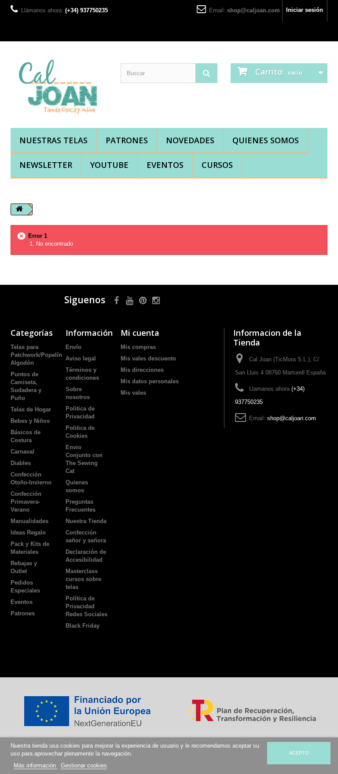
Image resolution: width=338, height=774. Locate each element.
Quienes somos (265, 140)
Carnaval (22, 451)
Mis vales (133, 392)
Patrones (127, 140)
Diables (21, 463)
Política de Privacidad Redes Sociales (86, 606)
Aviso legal (81, 358)
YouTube (109, 165)
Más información (36, 765)
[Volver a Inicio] (19, 209)
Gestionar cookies (84, 765)
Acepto (299, 753)
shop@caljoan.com (253, 10)
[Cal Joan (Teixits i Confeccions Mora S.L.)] (59, 88)
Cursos (217, 165)
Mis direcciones (142, 370)
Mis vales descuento (148, 358)
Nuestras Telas (53, 140)
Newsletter (45, 165)
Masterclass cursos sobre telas (83, 579)
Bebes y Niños (30, 421)
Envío (73, 347)
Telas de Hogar (31, 409)
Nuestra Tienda (86, 521)
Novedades (190, 140)
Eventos (165, 165)
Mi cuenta (140, 332)
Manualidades (29, 521)
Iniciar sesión (304, 10)
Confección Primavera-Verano (26, 502)
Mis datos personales (150, 381)
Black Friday (82, 625)
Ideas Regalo (28, 532)
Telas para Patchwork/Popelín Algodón (36, 355)
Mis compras (138, 347)
